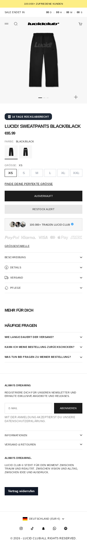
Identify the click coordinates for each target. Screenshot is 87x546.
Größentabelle (17, 246)
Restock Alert (43, 209)
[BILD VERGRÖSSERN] (76, 97)
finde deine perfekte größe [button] (29, 184)
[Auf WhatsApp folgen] (54, 528)
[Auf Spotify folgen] (66, 528)
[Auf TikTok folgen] (32, 528)
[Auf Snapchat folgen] (43, 528)
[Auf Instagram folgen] (21, 528)
